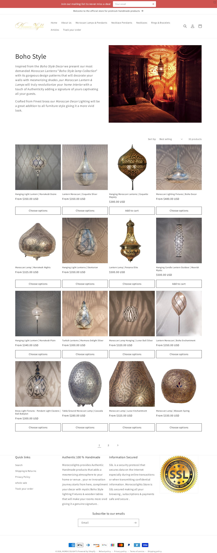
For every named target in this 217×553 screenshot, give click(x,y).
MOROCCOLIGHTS (69, 551)
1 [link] (99, 445)
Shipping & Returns (25, 470)
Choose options (38, 210)
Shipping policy (155, 551)
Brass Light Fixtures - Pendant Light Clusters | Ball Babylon (37, 412)
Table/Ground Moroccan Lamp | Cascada (82, 411)
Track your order (24, 488)
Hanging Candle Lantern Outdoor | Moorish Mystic (177, 269)
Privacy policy (120, 551)
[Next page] (117, 445)
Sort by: (152, 139)
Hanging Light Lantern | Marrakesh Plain (35, 340)
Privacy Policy (22, 476)
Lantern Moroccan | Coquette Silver (79, 194)
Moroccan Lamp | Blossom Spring (173, 411)
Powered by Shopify (86, 551)
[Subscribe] (135, 523)
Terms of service (137, 551)
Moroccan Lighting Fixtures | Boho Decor (176, 194)
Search (19, 465)
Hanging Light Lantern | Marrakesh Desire (35, 194)
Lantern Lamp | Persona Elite (123, 267)
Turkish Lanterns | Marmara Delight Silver (82, 340)
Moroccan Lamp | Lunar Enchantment (128, 411)
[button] (185, 26)
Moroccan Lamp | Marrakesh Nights (32, 267)
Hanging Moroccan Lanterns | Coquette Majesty (128, 195)
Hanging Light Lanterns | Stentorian (80, 267)
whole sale (21, 482)
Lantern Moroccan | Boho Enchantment (175, 340)
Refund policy (105, 551)
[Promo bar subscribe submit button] (153, 4)
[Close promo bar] (214, 2)
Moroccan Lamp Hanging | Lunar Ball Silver (131, 340)
